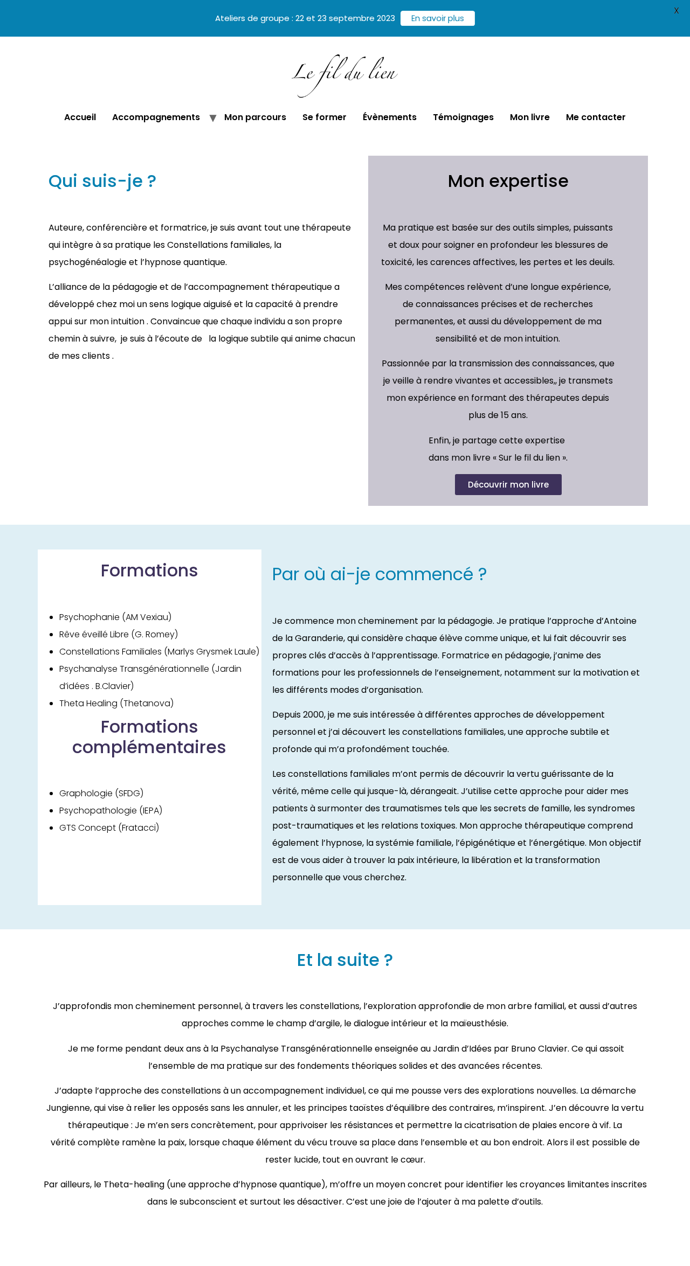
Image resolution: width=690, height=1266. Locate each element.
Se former (324, 117)
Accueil (80, 117)
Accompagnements (156, 117)
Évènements (390, 117)
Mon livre (530, 117)
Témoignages (463, 117)
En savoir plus (437, 18)
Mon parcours (255, 117)
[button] (508, 484)
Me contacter (596, 117)
